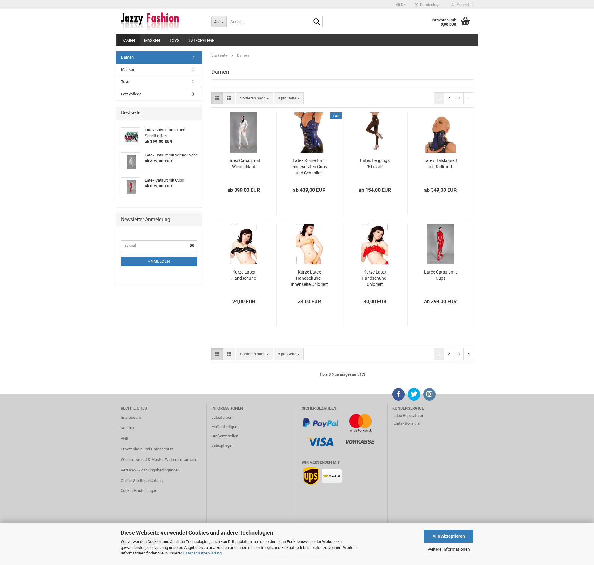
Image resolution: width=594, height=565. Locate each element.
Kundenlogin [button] (429, 4)
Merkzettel (463, 4)
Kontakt (127, 428)
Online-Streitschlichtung (142, 480)
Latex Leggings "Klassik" (375, 163)
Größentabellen (224, 436)
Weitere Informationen (448, 549)
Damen (128, 40)
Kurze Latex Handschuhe (243, 275)
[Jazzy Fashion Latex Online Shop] (161, 21)
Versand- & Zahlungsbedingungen (150, 470)
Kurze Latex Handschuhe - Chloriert (375, 278)
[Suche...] (317, 22)
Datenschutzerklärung (202, 553)
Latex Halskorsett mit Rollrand (441, 163)
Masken (152, 40)
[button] (401, 4)
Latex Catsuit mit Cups (440, 275)
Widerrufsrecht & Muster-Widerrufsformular (159, 459)
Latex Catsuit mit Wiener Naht (243, 163)
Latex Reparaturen (408, 415)
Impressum (131, 417)
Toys (174, 40)
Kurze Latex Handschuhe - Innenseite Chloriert (309, 278)
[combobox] (254, 98)
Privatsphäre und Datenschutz (147, 449)
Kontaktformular (406, 423)
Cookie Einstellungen (139, 490)
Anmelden (159, 261)
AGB (124, 438)
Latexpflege (201, 40)
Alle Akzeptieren (449, 536)
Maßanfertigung (225, 426)
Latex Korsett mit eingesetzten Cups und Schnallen (309, 166)
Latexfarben (221, 417)
